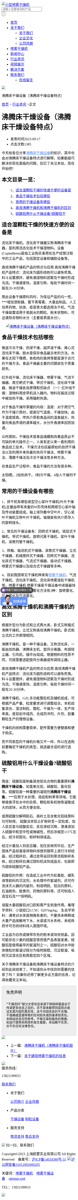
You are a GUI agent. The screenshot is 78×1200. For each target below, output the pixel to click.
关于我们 (17, 28)
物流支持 (17, 1136)
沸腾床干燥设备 (38, 153)
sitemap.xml (17, 1178)
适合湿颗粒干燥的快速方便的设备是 (43, 190)
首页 (13, 22)
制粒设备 (32, 1119)
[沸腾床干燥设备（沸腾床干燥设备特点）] (39, 326)
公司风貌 (26, 43)
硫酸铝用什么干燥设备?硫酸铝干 (41, 214)
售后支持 (32, 1136)
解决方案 (17, 69)
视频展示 (17, 64)
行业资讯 (17, 59)
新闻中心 (17, 54)
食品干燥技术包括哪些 (33, 196)
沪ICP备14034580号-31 (49, 1159)
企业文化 (26, 38)
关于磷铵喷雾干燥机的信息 (45, 1056)
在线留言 (26, 80)
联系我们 (17, 75)
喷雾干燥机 (19, 49)
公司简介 (17, 1102)
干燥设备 (17, 1119)
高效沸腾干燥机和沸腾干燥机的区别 (43, 208)
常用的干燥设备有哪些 (33, 202)
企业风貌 (32, 1102)
